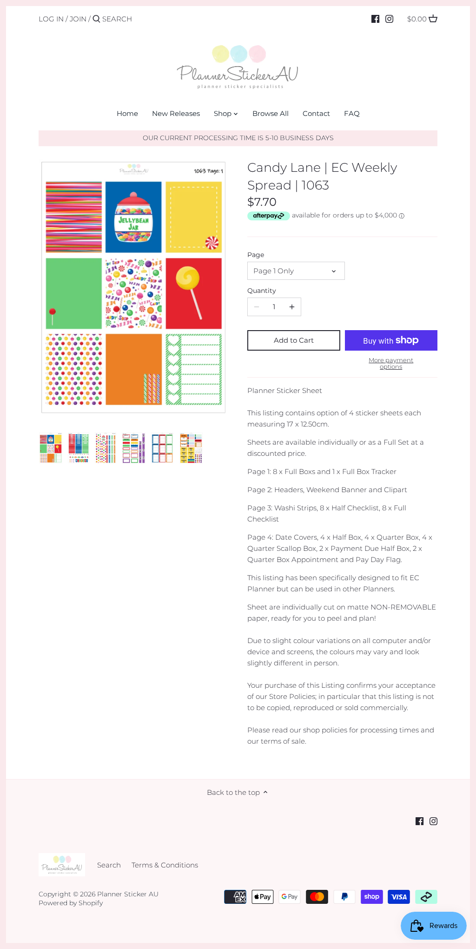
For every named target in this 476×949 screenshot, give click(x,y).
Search (109, 865)
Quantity (261, 290)
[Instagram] (389, 18)
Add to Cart (294, 340)
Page (255, 254)
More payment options (391, 363)
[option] (51, 448)
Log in (51, 18)
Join (78, 18)
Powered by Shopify (71, 903)
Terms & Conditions (165, 865)
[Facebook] (375, 18)
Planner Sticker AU (128, 894)
